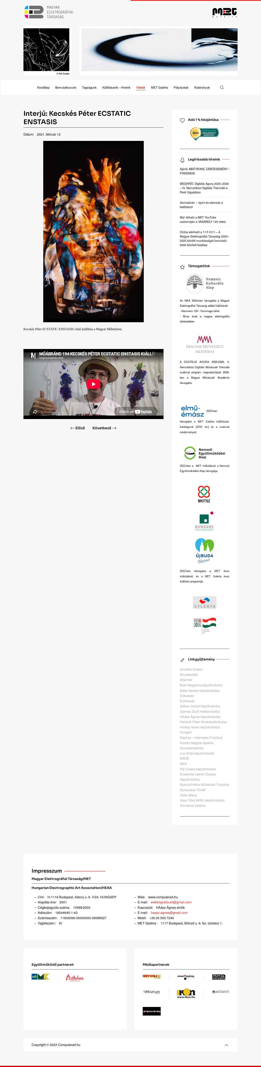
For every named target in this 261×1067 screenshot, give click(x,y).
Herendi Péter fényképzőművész (203, 721)
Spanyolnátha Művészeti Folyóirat (204, 784)
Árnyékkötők (189, 674)
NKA (183, 763)
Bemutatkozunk (65, 87)
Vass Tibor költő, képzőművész (202, 800)
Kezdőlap (43, 87)
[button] (222, 87)
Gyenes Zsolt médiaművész (200, 711)
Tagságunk (89, 87)
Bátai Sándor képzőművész (200, 690)
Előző (80, 428)
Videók (140, 87)
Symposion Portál (193, 789)
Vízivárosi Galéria (193, 805)
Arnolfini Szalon (191, 669)
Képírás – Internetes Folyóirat (201, 737)
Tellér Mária (188, 795)
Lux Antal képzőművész (197, 753)
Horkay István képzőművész (200, 727)
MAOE (184, 758)
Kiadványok (202, 87)
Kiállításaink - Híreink (116, 87)
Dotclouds (187, 701)
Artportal (186, 679)
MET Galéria (159, 87)
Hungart (185, 732)
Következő (101, 428)
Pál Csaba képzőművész (198, 769)
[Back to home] (130, 12)
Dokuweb (187, 695)
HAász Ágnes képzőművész (200, 716)
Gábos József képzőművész (200, 706)
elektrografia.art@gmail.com (171, 902)
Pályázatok (181, 87)
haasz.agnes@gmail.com (169, 912)
